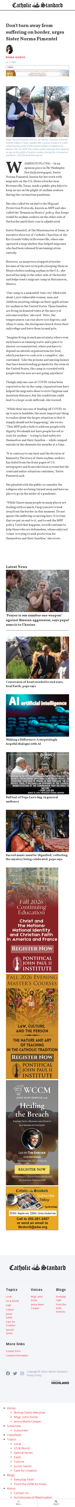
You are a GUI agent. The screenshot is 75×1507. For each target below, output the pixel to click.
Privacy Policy (34, 1375)
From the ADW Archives (61, 1308)
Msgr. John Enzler (37, 1298)
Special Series (10, 1331)
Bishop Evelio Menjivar (29, 1412)
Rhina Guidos (15, 57)
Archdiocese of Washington (33, 1497)
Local (9, 1296)
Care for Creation (10, 1323)
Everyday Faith (61, 1298)
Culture (10, 1309)
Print (10, 67)
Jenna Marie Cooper (37, 1306)
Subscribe (21, 1430)
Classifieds (14, 1435)
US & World (12, 1301)
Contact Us (21, 1493)
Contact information (17, 1355)
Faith (8, 1305)
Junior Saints (9, 1315)
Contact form (13, 1351)
